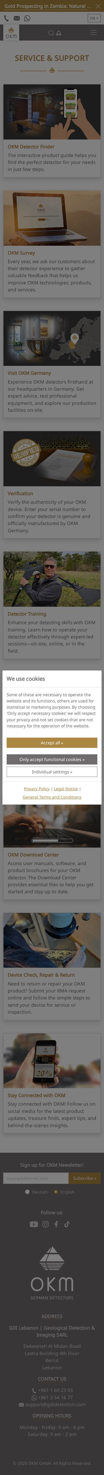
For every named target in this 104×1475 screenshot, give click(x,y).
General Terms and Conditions (52, 797)
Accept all (50, 743)
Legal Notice (66, 789)
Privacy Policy (37, 789)
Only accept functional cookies (50, 759)
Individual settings (50, 772)
